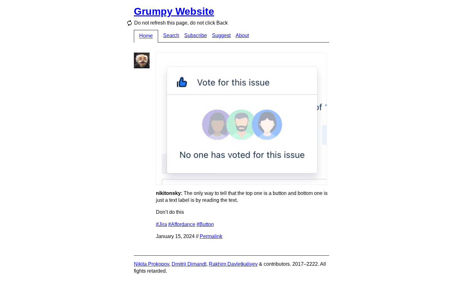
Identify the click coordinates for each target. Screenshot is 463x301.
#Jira (161, 224)
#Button (205, 224)
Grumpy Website (174, 11)
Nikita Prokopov (151, 264)
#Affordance (181, 224)
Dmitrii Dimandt (189, 264)
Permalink (211, 236)
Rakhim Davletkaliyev (233, 264)
